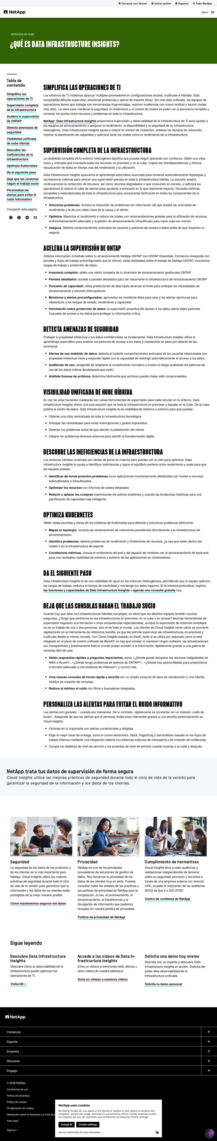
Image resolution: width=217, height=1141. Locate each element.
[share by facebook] (19, 217)
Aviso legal (12, 1120)
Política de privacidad (18, 1095)
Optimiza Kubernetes (22, 165)
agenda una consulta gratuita (154, 590)
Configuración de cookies (20, 1108)
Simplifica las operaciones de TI (20, 96)
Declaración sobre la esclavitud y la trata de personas (35, 1114)
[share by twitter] (11, 217)
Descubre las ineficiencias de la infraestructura (20, 154)
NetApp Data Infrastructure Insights (69, 121)
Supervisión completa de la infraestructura (22, 107)
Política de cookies (17, 1102)
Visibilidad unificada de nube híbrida (21, 140)
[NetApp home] (14, 12)
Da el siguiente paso (21, 172)
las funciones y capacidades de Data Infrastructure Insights (86, 590)
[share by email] (35, 217)
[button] (208, 12)
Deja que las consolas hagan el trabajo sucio (23, 181)
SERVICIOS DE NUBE (22, 34)
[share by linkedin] (27, 217)
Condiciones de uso (17, 1089)
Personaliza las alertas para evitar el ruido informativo (21, 194)
